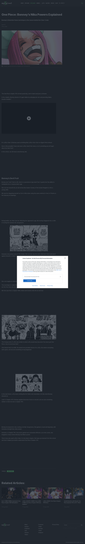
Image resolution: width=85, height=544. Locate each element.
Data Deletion (35, 285)
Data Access (42, 285)
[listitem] (42, 276)
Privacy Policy (50, 285)
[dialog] (42, 272)
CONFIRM (29, 280)
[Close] (65, 258)
